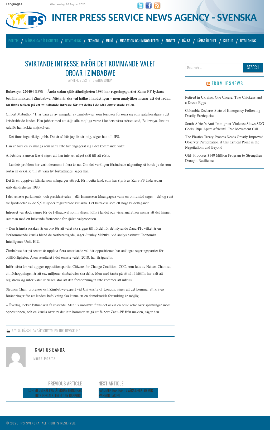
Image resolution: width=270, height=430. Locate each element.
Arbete (170, 40)
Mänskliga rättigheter (41, 40)
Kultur (228, 40)
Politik (13, 40)
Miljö (109, 40)
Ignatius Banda (102, 80)
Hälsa (186, 40)
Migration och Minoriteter (139, 40)
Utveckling (73, 40)
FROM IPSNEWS (227, 83)
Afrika (16, 330)
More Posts (44, 358)
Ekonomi (93, 40)
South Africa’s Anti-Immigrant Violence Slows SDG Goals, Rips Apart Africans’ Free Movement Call (224, 126)
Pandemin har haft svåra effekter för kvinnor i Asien (126, 393)
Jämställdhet (206, 40)
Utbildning (248, 40)
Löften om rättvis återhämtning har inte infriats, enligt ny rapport (55, 393)
